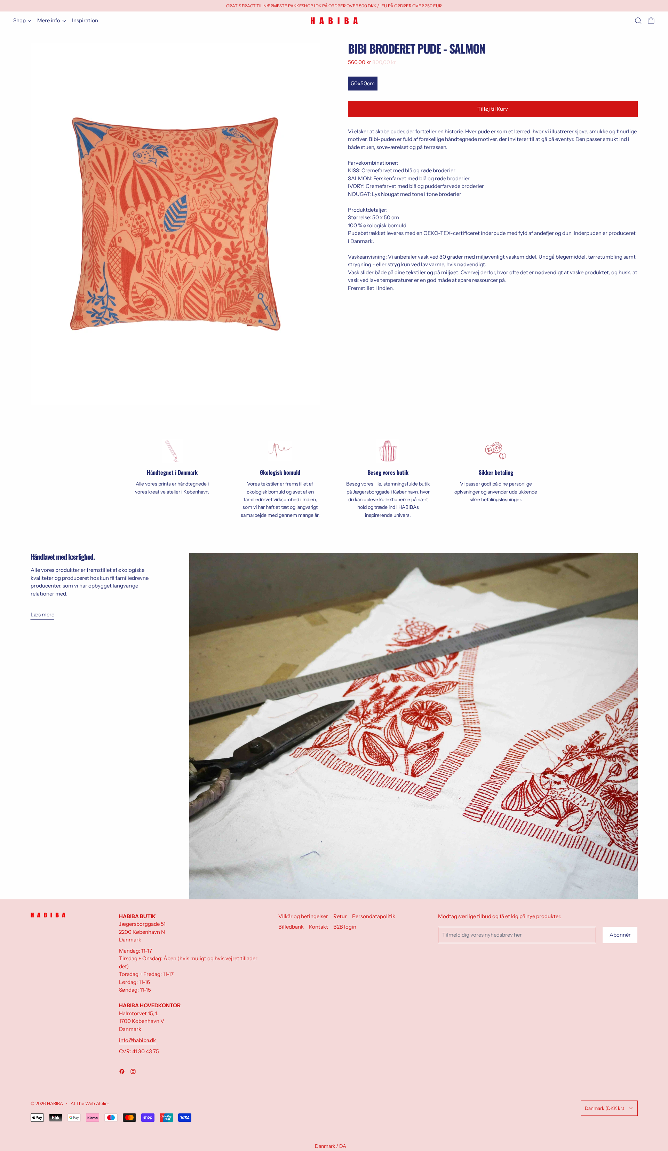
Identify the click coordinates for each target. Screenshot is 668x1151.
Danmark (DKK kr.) (604, 1108)
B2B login (344, 926)
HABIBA (55, 1103)
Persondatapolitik (373, 916)
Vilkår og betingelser (303, 916)
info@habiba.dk (137, 1040)
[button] (638, 21)
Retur (340, 916)
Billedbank (291, 926)
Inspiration (85, 20)
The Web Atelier (92, 1103)
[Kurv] (651, 21)
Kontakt (318, 926)
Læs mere (42, 614)
